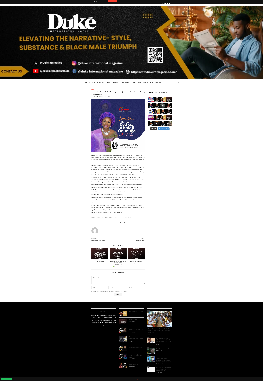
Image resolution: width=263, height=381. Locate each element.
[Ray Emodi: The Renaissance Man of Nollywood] (123, 365)
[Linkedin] (165, 3)
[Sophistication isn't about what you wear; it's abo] (169, 117)
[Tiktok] (171, 3)
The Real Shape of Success (136, 311)
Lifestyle (145, 82)
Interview (115, 82)
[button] (117, 1)
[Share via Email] (127, 223)
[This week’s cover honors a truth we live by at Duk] (163, 99)
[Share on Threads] (124, 223)
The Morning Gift (100, 261)
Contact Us (158, 82)
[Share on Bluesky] (126, 223)
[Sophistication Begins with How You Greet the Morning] (118, 253)
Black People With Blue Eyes (163, 348)
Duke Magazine (99, 96)
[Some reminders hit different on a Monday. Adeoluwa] (157, 111)
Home (86, 82)
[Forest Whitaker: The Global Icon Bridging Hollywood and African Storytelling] (151, 369)
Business (134, 82)
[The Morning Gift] (99, 253)
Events (151, 82)
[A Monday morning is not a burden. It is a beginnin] (169, 99)
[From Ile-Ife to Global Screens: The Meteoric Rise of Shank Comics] (123, 330)
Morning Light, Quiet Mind (136, 261)
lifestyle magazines (106, 217)
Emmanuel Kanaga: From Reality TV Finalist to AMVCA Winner (136, 355)
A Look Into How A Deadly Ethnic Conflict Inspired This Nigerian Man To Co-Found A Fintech (163, 341)
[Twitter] (162, 3)
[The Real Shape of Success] (123, 313)
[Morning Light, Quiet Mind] (136, 253)
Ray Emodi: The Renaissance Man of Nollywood (136, 363)
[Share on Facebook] (120, 223)
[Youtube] (167, 3)
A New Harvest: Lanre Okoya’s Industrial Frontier (129, 1)
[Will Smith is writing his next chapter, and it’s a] (157, 117)
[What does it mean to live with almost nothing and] (169, 123)
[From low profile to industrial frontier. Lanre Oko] (157, 105)
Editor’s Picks (100, 82)
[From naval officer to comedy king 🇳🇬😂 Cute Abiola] (163, 123)
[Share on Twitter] (121, 223)
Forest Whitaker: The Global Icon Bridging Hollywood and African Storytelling (163, 369)
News (108, 82)
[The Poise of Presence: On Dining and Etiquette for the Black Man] (123, 339)
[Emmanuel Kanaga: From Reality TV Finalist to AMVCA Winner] (123, 356)
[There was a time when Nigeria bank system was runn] (157, 123)
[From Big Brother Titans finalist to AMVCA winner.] (151, 105)
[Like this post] (118, 223)
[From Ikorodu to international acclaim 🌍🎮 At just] (151, 123)
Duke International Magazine (134, 379)
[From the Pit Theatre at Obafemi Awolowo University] (157, 99)
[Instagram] (164, 3)
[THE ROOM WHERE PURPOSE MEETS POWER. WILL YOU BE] (151, 99)
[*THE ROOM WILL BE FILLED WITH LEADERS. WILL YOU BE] (151, 111)
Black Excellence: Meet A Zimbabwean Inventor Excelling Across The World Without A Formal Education (163, 359)
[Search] (178, 83)
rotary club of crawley (126, 217)
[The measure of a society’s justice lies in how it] (163, 111)
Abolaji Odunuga (96, 217)
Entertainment (125, 82)
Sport (139, 82)
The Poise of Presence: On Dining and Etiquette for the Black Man (136, 338)
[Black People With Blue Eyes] (151, 351)
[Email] (169, 3)
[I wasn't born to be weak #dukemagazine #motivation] (163, 105)
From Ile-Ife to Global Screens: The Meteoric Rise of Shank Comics (136, 329)
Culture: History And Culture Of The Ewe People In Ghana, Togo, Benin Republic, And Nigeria (159, 330)
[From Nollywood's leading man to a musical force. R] (169, 105)
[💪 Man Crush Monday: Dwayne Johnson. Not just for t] (163, 117)
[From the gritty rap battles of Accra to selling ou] (169, 111)
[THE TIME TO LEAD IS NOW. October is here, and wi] (151, 117)
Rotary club (115, 217)
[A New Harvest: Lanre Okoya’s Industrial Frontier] (123, 348)
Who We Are (92, 82)
